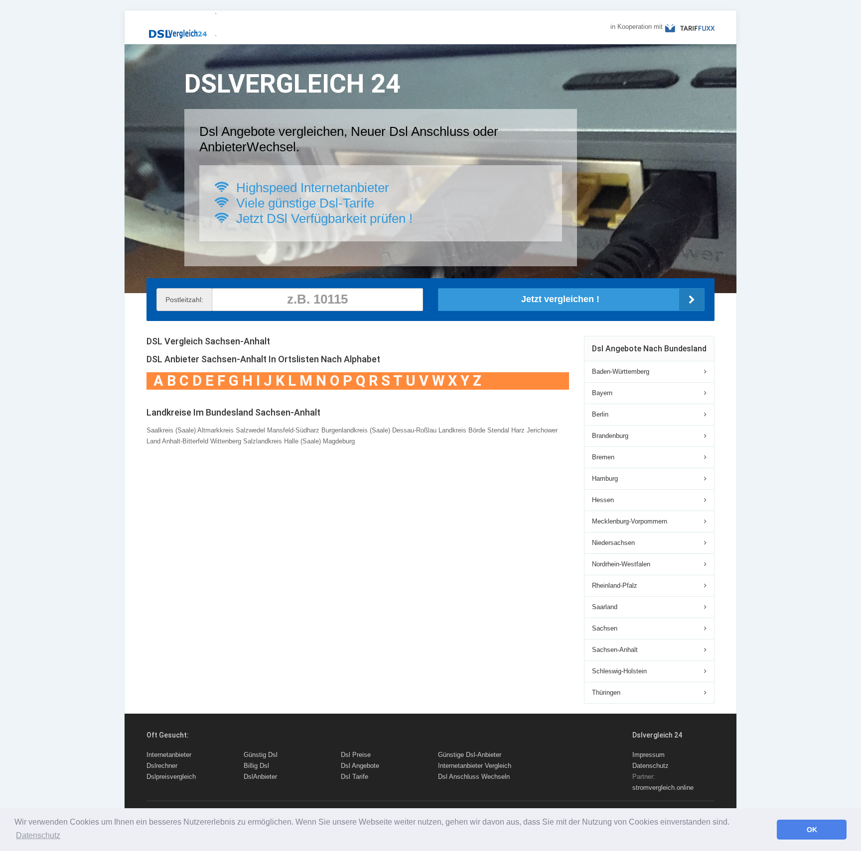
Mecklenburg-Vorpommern (629, 521)
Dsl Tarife (354, 776)
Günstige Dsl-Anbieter (469, 754)
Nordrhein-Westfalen (621, 564)
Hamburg (605, 478)
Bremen (603, 457)
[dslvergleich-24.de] (177, 29)
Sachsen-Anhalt (615, 649)
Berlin (600, 414)
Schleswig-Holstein (619, 671)
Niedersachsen (613, 542)
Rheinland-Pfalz (614, 585)
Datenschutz (650, 765)
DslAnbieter (260, 776)
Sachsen (604, 628)
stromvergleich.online (663, 787)
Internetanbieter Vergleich (474, 765)
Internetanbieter (168, 754)
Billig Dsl (256, 765)
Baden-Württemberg (620, 371)
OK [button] (812, 830)
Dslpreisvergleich (171, 776)
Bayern (602, 393)
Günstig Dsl (261, 754)
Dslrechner (161, 765)
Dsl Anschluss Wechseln (474, 776)
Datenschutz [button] (38, 835)
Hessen (603, 500)
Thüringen (606, 692)
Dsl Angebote (360, 765)
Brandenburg (610, 435)
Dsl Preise (356, 754)
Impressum (648, 754)
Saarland (604, 607)
